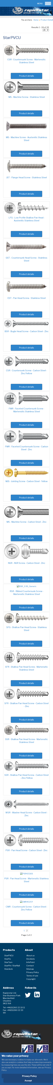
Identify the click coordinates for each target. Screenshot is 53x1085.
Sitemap (30, 969)
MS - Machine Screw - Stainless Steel (26, 97)
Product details (26, 76)
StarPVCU (8, 955)
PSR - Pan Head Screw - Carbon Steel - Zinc (26, 850)
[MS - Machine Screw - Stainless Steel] (26, 92)
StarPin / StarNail (12, 965)
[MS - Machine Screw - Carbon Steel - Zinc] (26, 517)
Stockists (30, 959)
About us (30, 955)
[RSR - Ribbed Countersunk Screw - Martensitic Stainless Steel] (26, 586)
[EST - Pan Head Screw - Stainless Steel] (26, 293)
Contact (30, 965)
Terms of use (32, 975)
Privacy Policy (32, 972)
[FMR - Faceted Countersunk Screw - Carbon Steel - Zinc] (26, 441)
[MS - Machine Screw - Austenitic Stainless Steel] (26, 132)
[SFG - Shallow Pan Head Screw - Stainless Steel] (26, 622)
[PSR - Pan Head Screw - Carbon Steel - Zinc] (26, 845)
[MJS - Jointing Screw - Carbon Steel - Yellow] (26, 476)
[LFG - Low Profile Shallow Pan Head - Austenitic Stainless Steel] (26, 213)
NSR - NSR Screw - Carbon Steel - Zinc (26, 563)
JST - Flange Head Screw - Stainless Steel (26, 177)
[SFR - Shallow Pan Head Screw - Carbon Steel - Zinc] (26, 698)
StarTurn (8, 962)
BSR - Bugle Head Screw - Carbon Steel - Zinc (27, 331)
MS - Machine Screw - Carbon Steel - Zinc (26, 522)
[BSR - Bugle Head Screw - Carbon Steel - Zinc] (26, 326)
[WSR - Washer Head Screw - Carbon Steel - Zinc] (26, 807)
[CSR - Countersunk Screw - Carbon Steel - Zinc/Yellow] (26, 365)
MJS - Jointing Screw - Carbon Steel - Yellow (26, 481)
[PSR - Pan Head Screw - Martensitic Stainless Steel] (26, 873)
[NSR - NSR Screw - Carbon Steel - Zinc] (26, 558)
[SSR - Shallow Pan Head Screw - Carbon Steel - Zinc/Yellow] (26, 770)
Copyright (30, 979)
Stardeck (8, 969)
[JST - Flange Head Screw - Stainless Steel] (26, 172)
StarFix (7, 959)
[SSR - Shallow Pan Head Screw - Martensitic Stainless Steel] (26, 734)
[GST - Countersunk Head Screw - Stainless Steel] (26, 253)
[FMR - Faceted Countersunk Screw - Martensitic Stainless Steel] (26, 403)
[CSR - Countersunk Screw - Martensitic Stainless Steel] (26, 54)
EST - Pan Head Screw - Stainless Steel (27, 298)
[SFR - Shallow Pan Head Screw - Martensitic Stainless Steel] (26, 662)
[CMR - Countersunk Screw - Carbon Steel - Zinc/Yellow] (26, 902)
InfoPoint (30, 962)
